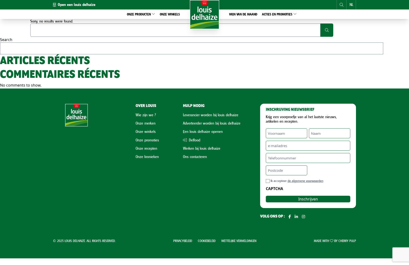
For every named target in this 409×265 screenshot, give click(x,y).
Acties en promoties (277, 14)
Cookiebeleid (207, 241)
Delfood (194, 140)
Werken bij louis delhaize (201, 148)
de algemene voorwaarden (305, 181)
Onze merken (146, 123)
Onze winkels (170, 14)
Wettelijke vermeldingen (238, 241)
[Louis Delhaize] (204, 14)
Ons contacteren (195, 156)
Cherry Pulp (347, 241)
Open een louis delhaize (76, 4)
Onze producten (139, 14)
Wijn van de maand (243, 14)
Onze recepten (146, 148)
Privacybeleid (182, 241)
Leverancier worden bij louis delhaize (210, 114)
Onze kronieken (147, 156)
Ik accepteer (297, 181)
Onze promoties (147, 140)
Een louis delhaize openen (203, 131)
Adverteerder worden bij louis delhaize (211, 123)
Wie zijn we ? (146, 114)
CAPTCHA (274, 188)
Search (6, 39)
